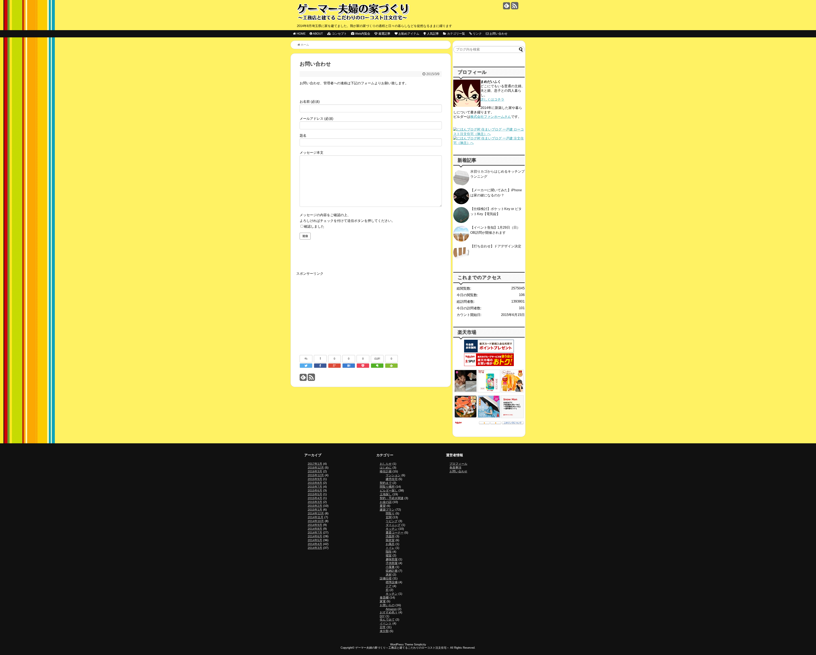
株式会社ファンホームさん (490, 116)
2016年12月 (316, 467)
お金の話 (386, 502)
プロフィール (458, 463)
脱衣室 (390, 540)
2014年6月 (315, 536)
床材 (389, 574)
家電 (383, 601)
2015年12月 (316, 475)
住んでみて (387, 619)
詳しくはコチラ (492, 99)
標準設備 (392, 582)
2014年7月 (315, 532)
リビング (392, 521)
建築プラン (387, 509)
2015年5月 (315, 494)
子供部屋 (392, 563)
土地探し (386, 494)
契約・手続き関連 (392, 498)
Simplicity (420, 644)
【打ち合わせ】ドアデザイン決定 (495, 246)
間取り (390, 513)
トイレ (390, 547)
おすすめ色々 (389, 612)
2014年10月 (316, 521)
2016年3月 (315, 471)
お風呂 (390, 544)
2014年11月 (315, 517)
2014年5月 (315, 540)
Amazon (391, 609)
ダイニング (393, 525)
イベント (386, 623)
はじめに (386, 467)
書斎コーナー (395, 532)
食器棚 (384, 597)
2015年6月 (315, 490)
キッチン (392, 528)
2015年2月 (315, 505)
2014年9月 (315, 525)
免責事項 (455, 467)
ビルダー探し (389, 490)
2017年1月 (315, 463)
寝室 (389, 555)
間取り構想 (387, 486)
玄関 (389, 517)
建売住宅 (392, 479)
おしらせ (386, 463)
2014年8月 (315, 528)
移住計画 (386, 471)
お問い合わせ (458, 471)
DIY (382, 616)
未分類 (384, 631)
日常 (383, 627)
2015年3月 (315, 502)
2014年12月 (316, 513)
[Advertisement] (331, 308)
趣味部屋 (392, 559)
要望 (383, 505)
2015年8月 (315, 483)
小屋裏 (390, 567)
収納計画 (392, 570)
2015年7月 (315, 486)
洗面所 (390, 536)
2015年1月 (315, 509)
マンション (393, 475)
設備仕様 (386, 578)
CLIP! (377, 358)
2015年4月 (315, 498)
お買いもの (387, 605)
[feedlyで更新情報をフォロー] (506, 7)
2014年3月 (315, 547)
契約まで (386, 483)
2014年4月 (315, 544)
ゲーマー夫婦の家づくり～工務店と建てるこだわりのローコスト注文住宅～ (402, 647)
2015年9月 (315, 479)
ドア (389, 586)
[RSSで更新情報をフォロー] (514, 7)
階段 (389, 551)
